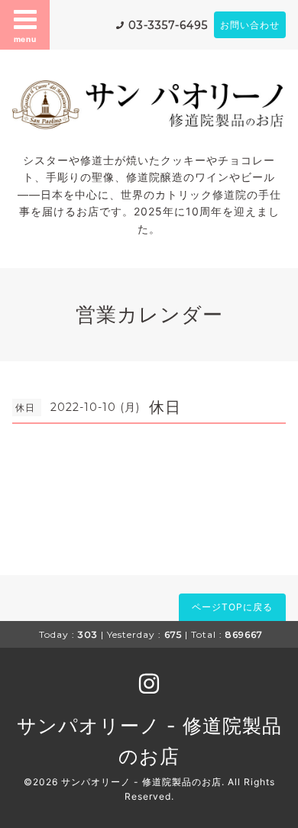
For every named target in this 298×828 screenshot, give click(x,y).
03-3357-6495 (168, 25)
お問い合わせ (250, 25)
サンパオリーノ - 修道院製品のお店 (141, 782)
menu (25, 39)
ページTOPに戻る (232, 607)
